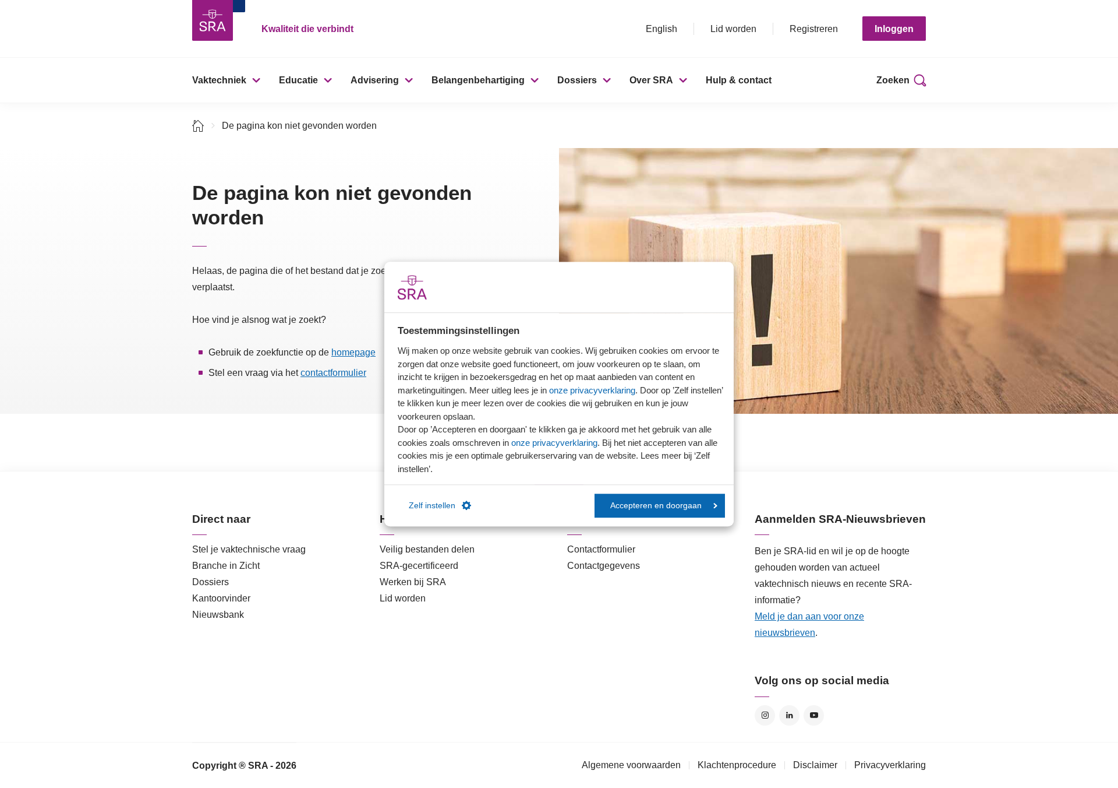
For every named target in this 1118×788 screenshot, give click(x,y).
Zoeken (893, 80)
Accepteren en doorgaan (656, 505)
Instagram (765, 715)
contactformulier (333, 373)
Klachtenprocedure (737, 765)
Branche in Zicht (226, 566)
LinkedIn (789, 715)
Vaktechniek (219, 80)
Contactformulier (601, 549)
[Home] (198, 125)
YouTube (814, 715)
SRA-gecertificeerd (419, 566)
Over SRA (651, 80)
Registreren (814, 29)
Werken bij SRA (413, 582)
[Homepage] (212, 20)
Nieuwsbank (218, 615)
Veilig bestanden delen (427, 549)
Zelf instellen (432, 505)
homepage (353, 352)
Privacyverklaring (890, 765)
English (661, 29)
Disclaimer (815, 765)
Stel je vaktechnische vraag (249, 549)
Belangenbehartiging (478, 80)
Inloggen (894, 29)
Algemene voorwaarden (631, 765)
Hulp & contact (739, 80)
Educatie (298, 80)
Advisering (375, 80)
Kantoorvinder (221, 598)
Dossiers (577, 80)
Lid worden (733, 29)
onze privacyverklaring (592, 390)
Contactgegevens (603, 566)
